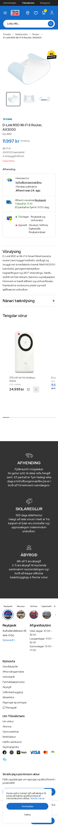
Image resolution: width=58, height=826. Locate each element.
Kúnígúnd (45, 2)
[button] (5, 13)
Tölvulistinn (28, 2)
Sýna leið (8, 640)
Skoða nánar (37, 798)
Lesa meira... (9, 160)
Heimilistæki (9, 2)
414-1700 (8, 635)
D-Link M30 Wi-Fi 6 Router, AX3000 (22, 37)
